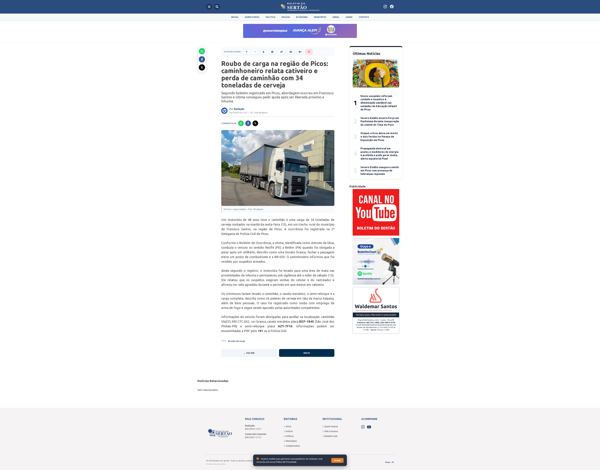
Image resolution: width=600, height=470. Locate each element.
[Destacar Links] (281, 51)
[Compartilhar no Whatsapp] (202, 51)
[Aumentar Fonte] (246, 51)
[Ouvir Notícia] (300, 51)
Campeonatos (293, 446)
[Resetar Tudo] (309, 51)
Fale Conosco (331, 431)
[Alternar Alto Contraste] (272, 51)
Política (270, 17)
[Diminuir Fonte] (255, 51)
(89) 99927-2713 (253, 437)
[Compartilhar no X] (202, 67)
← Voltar (249, 353)
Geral (335, 17)
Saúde (349, 17)
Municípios (320, 17)
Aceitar (337, 460)
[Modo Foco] (290, 51)
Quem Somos (252, 17)
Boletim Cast (331, 436)
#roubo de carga (236, 341)
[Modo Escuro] (263, 51)
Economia (302, 17)
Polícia (286, 17)
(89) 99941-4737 (253, 429)
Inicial (235, 17)
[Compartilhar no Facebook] (202, 59)
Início (306, 353)
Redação (239, 109)
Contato (364, 17)
